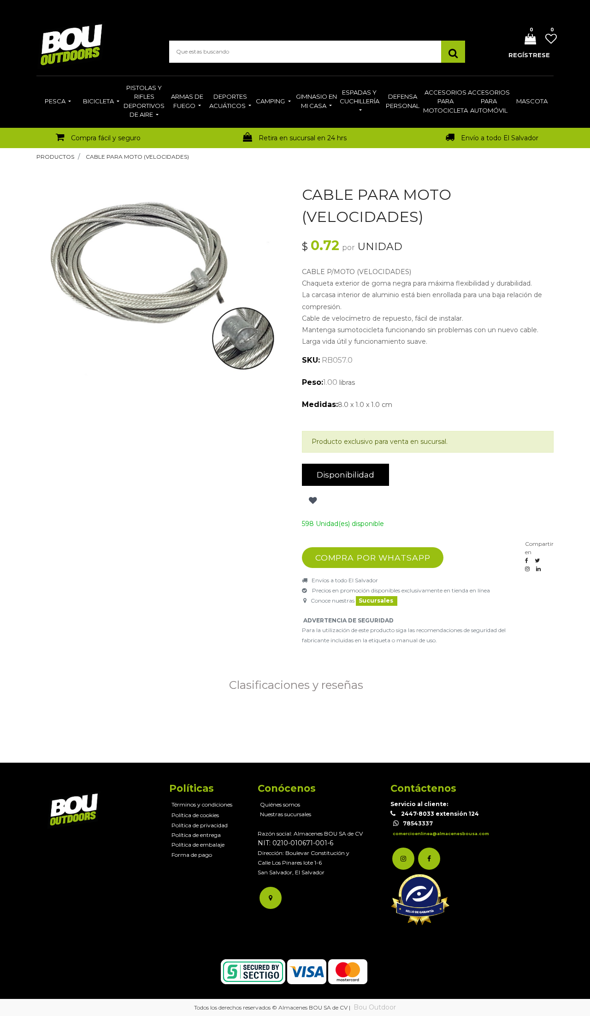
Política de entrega (196, 834)
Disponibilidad (345, 474)
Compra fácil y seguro (106, 138)
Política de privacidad (199, 825)
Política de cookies (195, 815)
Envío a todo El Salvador (499, 138)
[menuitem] (58, 102)
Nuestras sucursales (285, 814)
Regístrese (529, 55)
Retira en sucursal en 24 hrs (303, 138)
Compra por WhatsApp (373, 557)
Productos (55, 156)
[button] (312, 501)
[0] (527, 40)
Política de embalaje (197, 844)
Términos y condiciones (201, 804)
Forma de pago (191, 854)
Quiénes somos (280, 804)
